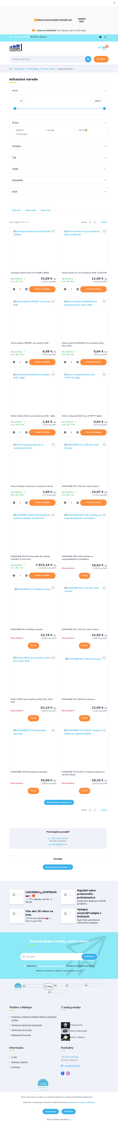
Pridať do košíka (42, 289)
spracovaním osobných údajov (52, 966)
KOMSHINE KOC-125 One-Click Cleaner (80, 629)
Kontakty (15, 1067)
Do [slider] (104, 108)
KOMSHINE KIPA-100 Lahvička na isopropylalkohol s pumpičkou (77, 557)
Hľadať (88, 59)
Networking (33, 69)
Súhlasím (68, 1111)
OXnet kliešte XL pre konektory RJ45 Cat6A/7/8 (84, 273)
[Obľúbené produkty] (100, 37)
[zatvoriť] (114, 2)
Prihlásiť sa (89, 956)
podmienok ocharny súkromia (81, 1102)
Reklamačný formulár (21, 1035)
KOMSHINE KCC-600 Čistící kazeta (78, 699)
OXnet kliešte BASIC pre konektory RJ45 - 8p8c (33, 416)
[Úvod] (22, 48)
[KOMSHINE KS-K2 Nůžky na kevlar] (33, 606)
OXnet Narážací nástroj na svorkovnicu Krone (32, 486)
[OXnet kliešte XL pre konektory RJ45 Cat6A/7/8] (84, 250)
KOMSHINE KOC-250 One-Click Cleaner (80, 486)
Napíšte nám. (81, 20)
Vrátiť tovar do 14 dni (21, 1030)
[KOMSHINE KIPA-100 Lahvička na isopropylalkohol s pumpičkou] (84, 533)
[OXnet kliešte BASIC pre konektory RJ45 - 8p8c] (33, 393)
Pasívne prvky (47, 69)
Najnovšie (16, 210)
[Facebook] (63, 1074)
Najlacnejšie (30, 210)
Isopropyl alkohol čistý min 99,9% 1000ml (30, 273)
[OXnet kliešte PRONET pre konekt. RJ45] (33, 320)
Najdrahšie (46, 210)
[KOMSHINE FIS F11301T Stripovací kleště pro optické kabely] (84, 749)
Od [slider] (15, 108)
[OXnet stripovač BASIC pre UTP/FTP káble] (84, 393)
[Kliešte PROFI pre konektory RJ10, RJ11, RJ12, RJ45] (33, 676)
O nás (14, 1057)
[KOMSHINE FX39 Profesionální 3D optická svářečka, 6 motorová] (33, 533)
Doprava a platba (19, 1062)
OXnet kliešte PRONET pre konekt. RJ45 (29, 343)
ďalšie (104, 222)
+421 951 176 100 (21, 37)
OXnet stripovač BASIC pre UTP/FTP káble (82, 416)
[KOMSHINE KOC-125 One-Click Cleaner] (84, 606)
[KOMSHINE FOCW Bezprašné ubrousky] (33, 749)
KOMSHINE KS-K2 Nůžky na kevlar (27, 629)
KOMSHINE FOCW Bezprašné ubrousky (29, 772)
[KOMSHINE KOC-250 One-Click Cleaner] (84, 463)
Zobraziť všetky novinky (56, 867)
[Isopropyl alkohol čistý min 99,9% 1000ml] (33, 250)
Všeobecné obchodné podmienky (26, 1025)
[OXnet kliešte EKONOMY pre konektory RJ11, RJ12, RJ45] (84, 320)
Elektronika (19, 69)
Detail (84, 575)
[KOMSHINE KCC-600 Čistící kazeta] (84, 676)
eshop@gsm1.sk (59, 844)
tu (70, 1119)
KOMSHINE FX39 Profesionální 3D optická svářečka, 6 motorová (30, 557)
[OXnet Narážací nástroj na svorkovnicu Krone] (33, 463)
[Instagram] (69, 1074)
